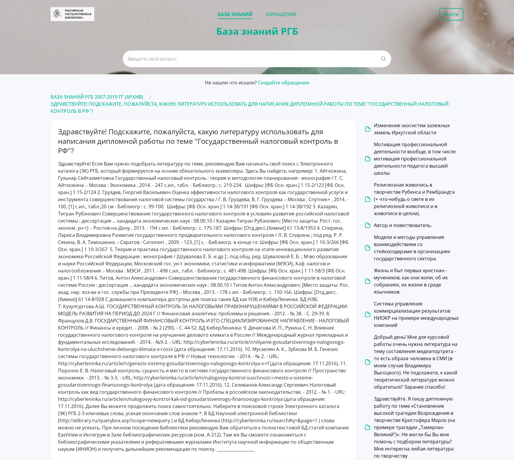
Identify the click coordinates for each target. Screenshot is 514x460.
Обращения (281, 14)
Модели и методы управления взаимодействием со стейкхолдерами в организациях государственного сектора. (412, 248)
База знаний (235, 14)
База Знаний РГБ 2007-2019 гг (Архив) (97, 97)
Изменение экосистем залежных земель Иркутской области (412, 129)
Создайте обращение (283, 82)
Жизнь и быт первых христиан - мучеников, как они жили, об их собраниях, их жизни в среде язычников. (411, 281)
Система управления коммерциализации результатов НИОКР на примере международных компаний (416, 314)
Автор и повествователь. (403, 225)
